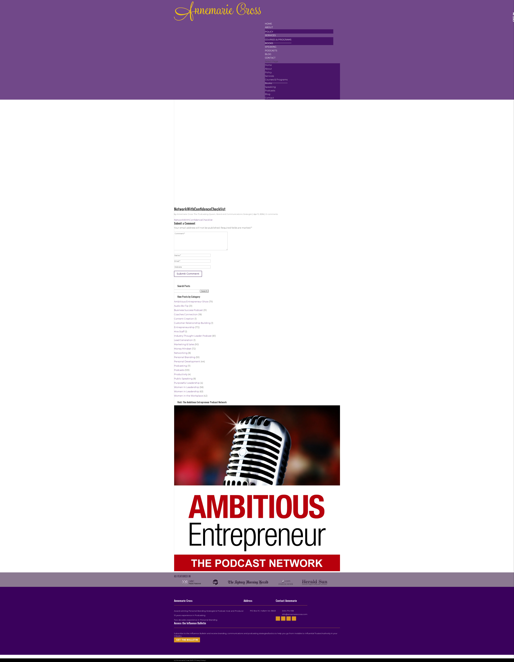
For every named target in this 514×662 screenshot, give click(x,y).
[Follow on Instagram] (288, 618)
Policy (269, 31)
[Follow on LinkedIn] (294, 618)
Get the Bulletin (187, 640)
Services (270, 35)
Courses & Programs (278, 39)
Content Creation (184, 318)
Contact (270, 58)
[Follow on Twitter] (283, 618)
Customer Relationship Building (192, 323)
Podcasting (180, 366)
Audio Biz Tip (181, 306)
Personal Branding (184, 357)
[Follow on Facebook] (278, 618)
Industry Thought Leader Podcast (193, 336)
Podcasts (271, 50)
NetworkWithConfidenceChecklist (193, 220)
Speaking (270, 47)
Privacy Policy (199, 660)
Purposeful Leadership (187, 383)
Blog (268, 54)
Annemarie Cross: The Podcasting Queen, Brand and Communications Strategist (214, 214)
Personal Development (187, 361)
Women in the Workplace (188, 396)
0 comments (272, 214)
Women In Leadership (186, 387)
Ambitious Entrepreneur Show (191, 301)
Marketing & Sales (184, 344)
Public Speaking (183, 378)
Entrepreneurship (184, 327)
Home (268, 23)
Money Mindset (182, 348)
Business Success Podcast (188, 310)
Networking (181, 353)
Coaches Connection (186, 314)
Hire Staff (179, 331)
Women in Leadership (186, 391)
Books (269, 43)
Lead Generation (183, 340)
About (269, 27)
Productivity (180, 374)
